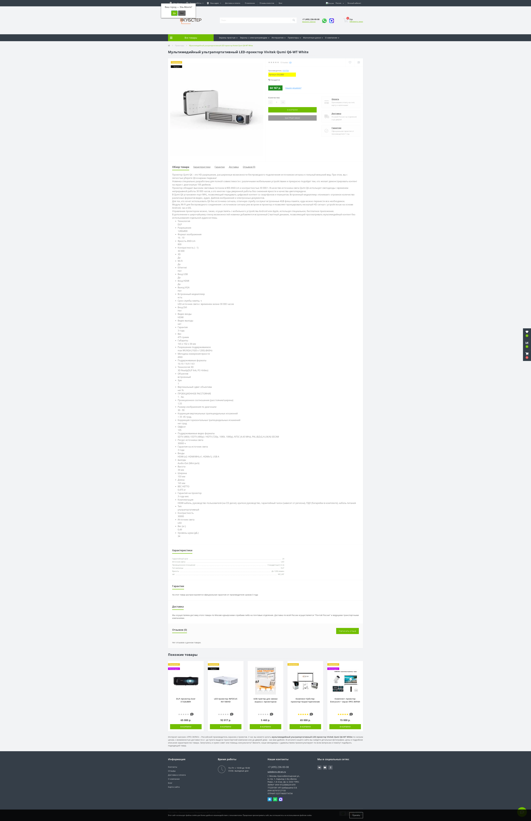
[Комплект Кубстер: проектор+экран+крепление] (305, 680)
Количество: (274, 97)
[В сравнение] (200, 668)
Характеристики (201, 166)
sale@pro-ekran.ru (277, 771)
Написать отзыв (347, 631)
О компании (250, 3)
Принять (356, 815)
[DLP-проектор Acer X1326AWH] (186, 680)
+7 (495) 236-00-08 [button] (278, 767)
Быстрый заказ (292, 118)
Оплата (335, 99)
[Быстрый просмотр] (200, 673)
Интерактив (277, 37)
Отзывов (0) (249, 166)
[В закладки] (200, 664)
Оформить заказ (356, 21)
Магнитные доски (312, 37)
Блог (280, 3)
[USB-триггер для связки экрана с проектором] (265, 680)
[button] (194, 3)
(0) (290, 62)
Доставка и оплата (232, 3)
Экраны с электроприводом (253, 37)
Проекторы (293, 37)
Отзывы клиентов (267, 3)
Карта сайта (174, 787)
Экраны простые (227, 37)
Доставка (336, 113)
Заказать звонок (309, 21)
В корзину (292, 109)
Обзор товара (180, 167)
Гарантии (336, 128)
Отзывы (172, 771)
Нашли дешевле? (293, 88)
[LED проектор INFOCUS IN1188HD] (226, 680)
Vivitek (286, 70)
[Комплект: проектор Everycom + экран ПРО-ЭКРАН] (345, 680)
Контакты (172, 767)
